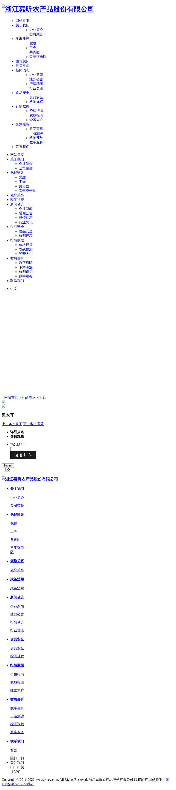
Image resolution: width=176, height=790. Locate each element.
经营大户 (36, 120)
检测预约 (36, 138)
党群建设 (22, 39)
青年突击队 (38, 57)
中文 (13, 288)
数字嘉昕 (36, 129)
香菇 (33, 424)
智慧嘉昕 (22, 124)
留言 (13, 750)
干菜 (42, 397)
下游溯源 (36, 133)
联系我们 (22, 147)
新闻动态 (22, 70)
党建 (32, 43)
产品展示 (28, 397)
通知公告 (36, 79)
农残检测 (36, 115)
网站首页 (22, 21)
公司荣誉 (36, 34)
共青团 (34, 52)
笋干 (12, 424)
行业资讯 (36, 88)
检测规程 (36, 102)
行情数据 (22, 106)
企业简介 (36, 30)
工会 (32, 48)
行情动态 (36, 84)
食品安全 (22, 93)
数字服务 (36, 142)
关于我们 (22, 25)
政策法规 (22, 66)
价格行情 (36, 111)
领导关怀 (22, 61)
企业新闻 (36, 75)
